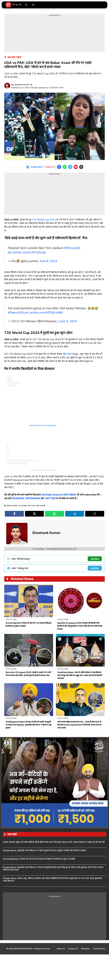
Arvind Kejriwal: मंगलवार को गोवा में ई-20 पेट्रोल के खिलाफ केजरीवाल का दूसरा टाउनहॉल (39, 858)
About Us (61, 948)
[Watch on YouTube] (76, 167)
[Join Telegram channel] (70, 167)
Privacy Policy (99, 948)
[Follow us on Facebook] (59, 167)
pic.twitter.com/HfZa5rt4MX (44, 312)
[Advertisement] (56, 22)
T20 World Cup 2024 (44, 219)
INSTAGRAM (33, 498)
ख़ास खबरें (11, 57)
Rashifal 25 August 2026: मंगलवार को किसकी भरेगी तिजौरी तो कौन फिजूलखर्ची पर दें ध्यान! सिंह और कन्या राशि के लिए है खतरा (79, 626)
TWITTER (49, 498)
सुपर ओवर (67, 353)
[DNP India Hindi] (13, 5)
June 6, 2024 (48, 261)
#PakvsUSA (72, 248)
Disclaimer (85, 948)
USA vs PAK (40, 506)
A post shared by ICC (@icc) (42, 470)
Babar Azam (12, 506)
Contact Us (73, 948)
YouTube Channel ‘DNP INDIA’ (58, 494)
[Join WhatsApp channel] (65, 167)
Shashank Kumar (22, 84)
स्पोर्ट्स (18, 57)
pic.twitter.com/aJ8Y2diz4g (27, 252)
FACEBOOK (17, 498)
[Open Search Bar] (26, 4)
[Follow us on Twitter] (81, 167)
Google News (37, 167)
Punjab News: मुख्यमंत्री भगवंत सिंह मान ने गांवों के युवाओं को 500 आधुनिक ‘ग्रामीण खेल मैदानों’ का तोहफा (44, 850)
